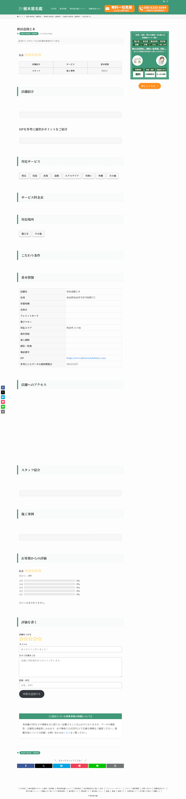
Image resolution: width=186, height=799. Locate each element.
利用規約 (77, 788)
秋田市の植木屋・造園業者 (29, 34)
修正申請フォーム (32, 791)
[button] (25, 766)
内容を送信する (32, 694)
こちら (67, 732)
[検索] (167, 1)
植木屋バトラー (97, 791)
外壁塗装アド (132, 791)
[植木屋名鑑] (30, 8)
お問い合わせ (146, 788)
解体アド (121, 791)
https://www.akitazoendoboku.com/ (86, 358)
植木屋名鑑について (64, 788)
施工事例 (70, 70)
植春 (113, 791)
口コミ (105, 70)
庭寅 (107, 791)
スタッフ (36, 70)
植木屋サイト (73, 791)
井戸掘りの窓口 (145, 791)
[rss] (164, 1)
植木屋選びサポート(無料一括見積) (41, 788)
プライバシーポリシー (114, 788)
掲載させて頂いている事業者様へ (54, 791)
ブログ (127, 788)
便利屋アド (85, 791)
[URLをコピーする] (115, 766)
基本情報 (105, 64)
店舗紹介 (36, 64)
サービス (70, 64)
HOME (23, 788)
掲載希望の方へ (160, 788)
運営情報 (135, 788)
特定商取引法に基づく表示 (93, 788)
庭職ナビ (156, 791)
